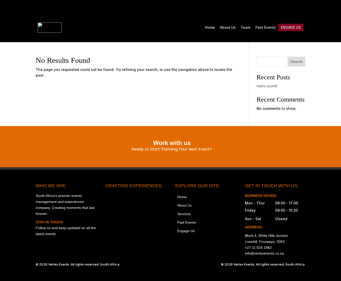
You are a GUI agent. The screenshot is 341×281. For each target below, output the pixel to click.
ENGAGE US (291, 27)
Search (296, 61)
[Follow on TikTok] (280, 9)
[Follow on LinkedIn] (301, 9)
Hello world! (267, 86)
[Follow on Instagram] (259, 9)
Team (245, 27)
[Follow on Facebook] (270, 9)
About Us (228, 27)
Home (210, 27)
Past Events (265, 27)
